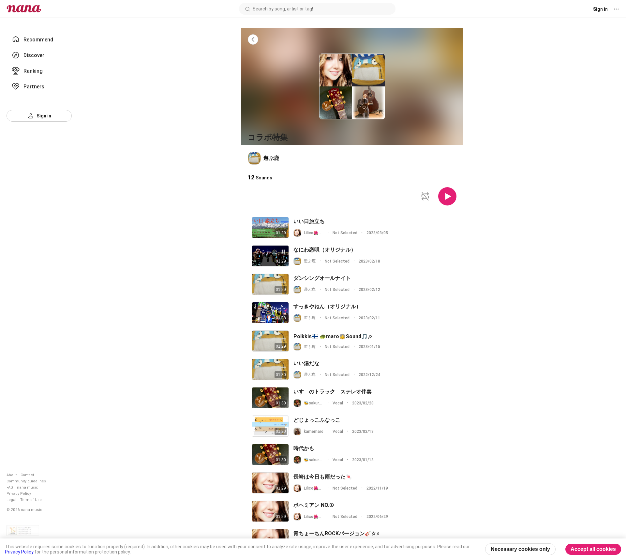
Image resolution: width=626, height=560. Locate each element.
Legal (11, 500)
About (12, 475)
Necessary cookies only (520, 549)
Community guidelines (26, 481)
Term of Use (31, 500)
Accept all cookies (593, 549)
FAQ (10, 487)
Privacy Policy (19, 494)
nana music (27, 487)
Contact (27, 475)
